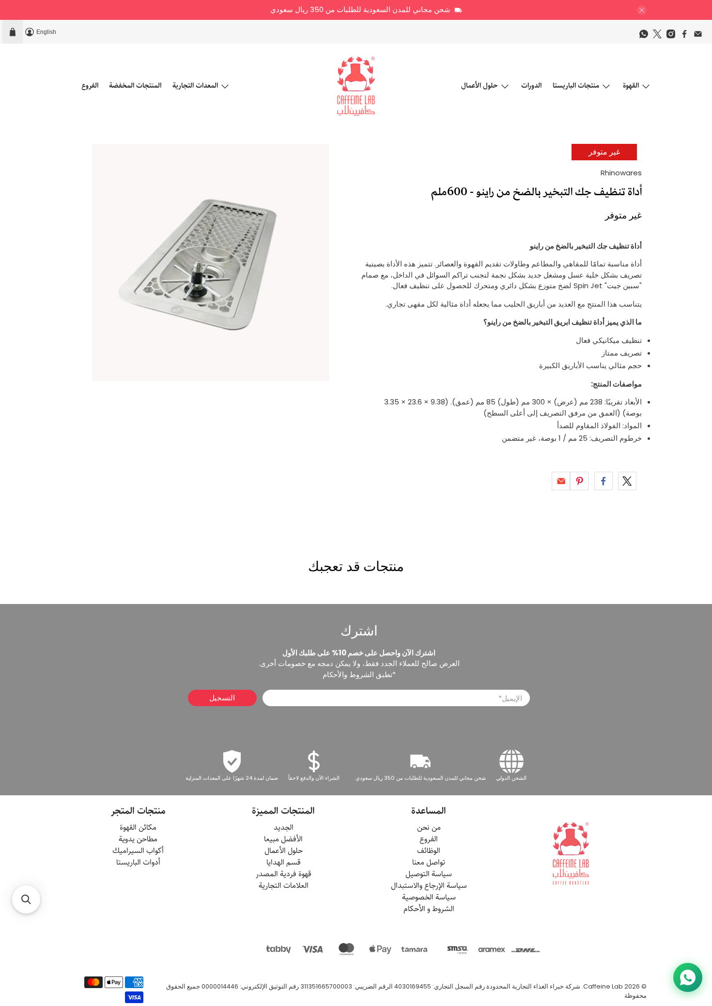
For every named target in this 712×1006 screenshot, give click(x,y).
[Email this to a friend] (561, 481)
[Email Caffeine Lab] (700, 36)
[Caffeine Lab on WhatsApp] (646, 36)
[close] (642, 10)
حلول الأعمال (479, 85)
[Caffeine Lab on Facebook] (687, 36)
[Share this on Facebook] (603, 481)
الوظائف (428, 851)
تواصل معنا (428, 862)
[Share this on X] (627, 481)
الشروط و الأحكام (428, 909)
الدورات (531, 85)
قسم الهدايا (283, 862)
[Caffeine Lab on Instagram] (673, 36)
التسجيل (222, 698)
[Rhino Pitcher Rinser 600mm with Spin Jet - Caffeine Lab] (210, 262)
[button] (26, 899)
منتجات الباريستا (576, 85)
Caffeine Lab (603, 986)
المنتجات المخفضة (135, 85)
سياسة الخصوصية (429, 897)
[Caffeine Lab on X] (659, 36)
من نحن (429, 827)
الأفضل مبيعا (283, 839)
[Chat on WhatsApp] (687, 977)
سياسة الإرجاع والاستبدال (429, 886)
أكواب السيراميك (138, 851)
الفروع (89, 85)
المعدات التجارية (195, 85)
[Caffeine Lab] (356, 86)
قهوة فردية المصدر (283, 874)
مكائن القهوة (138, 827)
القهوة (631, 85)
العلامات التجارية (284, 886)
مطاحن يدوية (138, 839)
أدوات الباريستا (138, 862)
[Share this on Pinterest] (579, 481)
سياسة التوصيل (428, 874)
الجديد (284, 827)
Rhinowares (621, 173)
